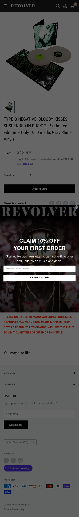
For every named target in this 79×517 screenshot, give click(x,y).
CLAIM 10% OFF (39, 277)
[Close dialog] (76, 207)
